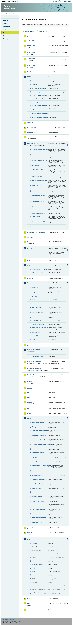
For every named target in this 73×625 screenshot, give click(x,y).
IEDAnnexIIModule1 (34, 349)
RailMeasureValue (37, 496)
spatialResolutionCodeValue (40, 117)
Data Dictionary (16, 13)
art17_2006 (31, 52)
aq (28, 36)
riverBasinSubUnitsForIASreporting (40, 327)
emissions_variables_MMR (39, 269)
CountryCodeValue (37, 155)
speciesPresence (36, 332)
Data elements (7, 26)
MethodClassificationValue (39, 180)
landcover (30, 388)
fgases (29, 248)
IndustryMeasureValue (38, 452)
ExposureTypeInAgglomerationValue (40, 444)
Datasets (5, 20)
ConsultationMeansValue (39, 435)
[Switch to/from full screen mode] (61, 1)
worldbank (30, 610)
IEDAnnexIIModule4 (34, 368)
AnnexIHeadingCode (37, 356)
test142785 (35, 571)
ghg (28, 265)
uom (28, 598)
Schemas (6, 29)
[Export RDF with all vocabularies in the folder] (67, 77)
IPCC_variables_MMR (38, 272)
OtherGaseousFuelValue (38, 195)
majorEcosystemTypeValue (39, 105)
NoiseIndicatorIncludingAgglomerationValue (40, 465)
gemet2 (29, 260)
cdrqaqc (34, 292)
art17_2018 (31, 65)
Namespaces (7, 39)
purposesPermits (37, 320)
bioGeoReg (35, 287)
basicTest (34, 543)
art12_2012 (31, 41)
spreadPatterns (36, 336)
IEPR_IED (30, 375)
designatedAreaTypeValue (39, 88)
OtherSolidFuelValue (38, 201)
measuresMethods (37, 307)
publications (31, 528)
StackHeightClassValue (38, 213)
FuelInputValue (36, 165)
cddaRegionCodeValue (38, 81)
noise (29, 418)
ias (28, 283)
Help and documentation (10, 17)
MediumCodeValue (37, 176)
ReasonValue (35, 207)
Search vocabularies (30, 31)
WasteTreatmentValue (38, 226)
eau (33, 553)
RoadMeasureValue (37, 504)
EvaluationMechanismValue (39, 439)
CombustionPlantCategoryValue (40, 149)
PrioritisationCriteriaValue (39, 492)
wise (28, 603)
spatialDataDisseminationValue (40, 113)
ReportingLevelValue (38, 501)
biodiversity (31, 72)
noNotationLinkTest (37, 564)
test (28, 539)
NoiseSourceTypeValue (38, 483)
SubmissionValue (37, 522)
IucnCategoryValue (37, 102)
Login (55, 1)
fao (28, 241)
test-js (33, 568)
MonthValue (35, 191)
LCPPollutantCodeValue (38, 170)
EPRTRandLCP (32, 143)
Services (5, 36)
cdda (29, 76)
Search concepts (43, 31)
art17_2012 (31, 59)
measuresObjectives (37, 312)
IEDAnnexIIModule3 (34, 361)
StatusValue (35, 514)
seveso (29, 532)
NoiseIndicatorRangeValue (39, 471)
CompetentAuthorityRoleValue (40, 430)
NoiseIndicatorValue (37, 475)
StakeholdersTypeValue (38, 509)
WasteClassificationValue (39, 221)
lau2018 (29, 402)
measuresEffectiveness (38, 303)
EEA (10, 1)
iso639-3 (34, 457)
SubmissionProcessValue (39, 517)
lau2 (28, 397)
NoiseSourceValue (37, 488)
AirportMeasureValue (38, 422)
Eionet (10, 13)
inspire (29, 381)
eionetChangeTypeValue (38, 98)
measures (34, 299)
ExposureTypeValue (37, 449)
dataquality (31, 132)
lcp (28, 408)
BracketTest (35, 547)
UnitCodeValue (36, 216)
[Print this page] (59, 1)
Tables (5, 23)
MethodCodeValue (37, 185)
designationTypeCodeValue (39, 95)
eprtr (28, 137)
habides (30, 278)
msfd (29, 413)
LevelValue (35, 461)
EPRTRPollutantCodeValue (39, 160)
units (33, 339)
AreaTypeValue (36, 427)
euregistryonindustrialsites (36, 232)
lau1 (28, 392)
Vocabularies (7, 32)
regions (34, 109)
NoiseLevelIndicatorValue (39, 479)
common (30, 123)
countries (34, 252)
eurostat (30, 237)
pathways (34, 317)
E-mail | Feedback (8, 619)
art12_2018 (31, 45)
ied (28, 345)
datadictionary (32, 127)
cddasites (34, 84)
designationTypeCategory (39, 92)
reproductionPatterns (38, 324)
